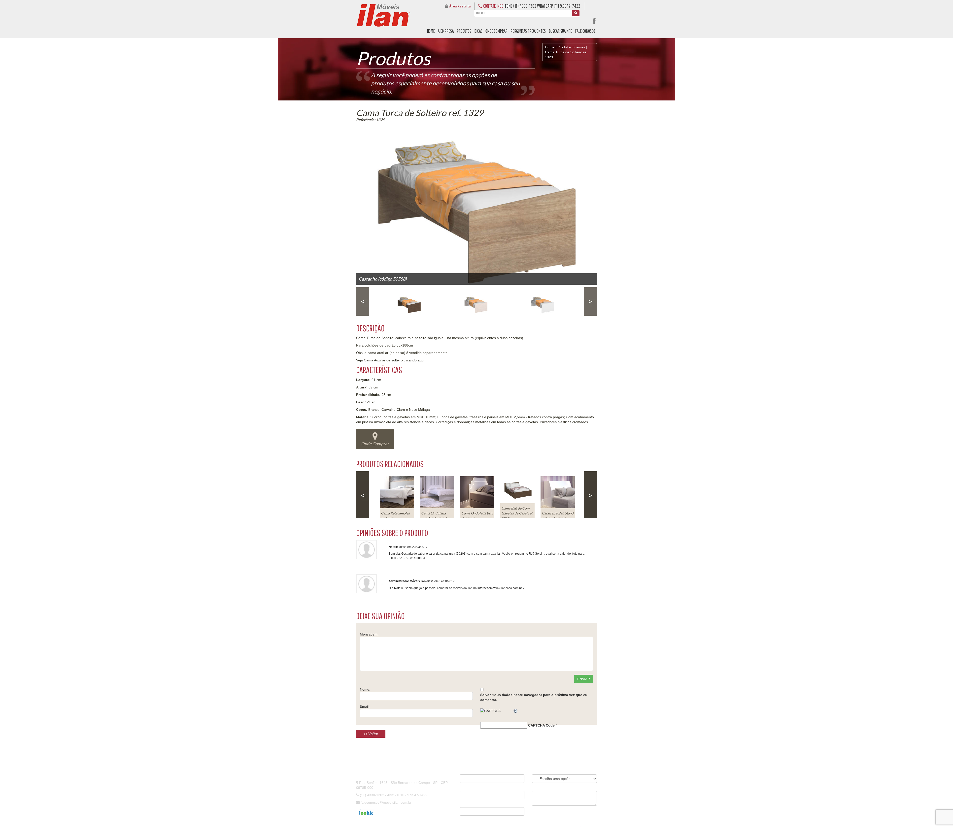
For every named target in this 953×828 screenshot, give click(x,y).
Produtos (564, 47)
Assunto (538, 771)
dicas (478, 31)
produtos (464, 31)
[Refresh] (515, 711)
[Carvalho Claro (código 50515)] (477, 301)
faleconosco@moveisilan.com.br (386, 802)
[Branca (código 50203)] (543, 301)
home (431, 31)
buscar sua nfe (560, 31)
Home (549, 47)
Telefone (466, 803)
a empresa (446, 31)
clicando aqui (414, 360)
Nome (464, 771)
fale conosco (585, 31)
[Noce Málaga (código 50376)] (410, 301)
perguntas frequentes (528, 31)
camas (580, 47)
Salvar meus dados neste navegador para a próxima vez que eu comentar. (533, 697)
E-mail (464, 787)
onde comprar (496, 31)
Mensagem (539, 787)
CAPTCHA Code (541, 725)
